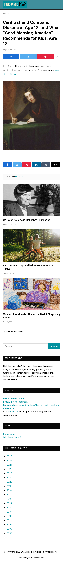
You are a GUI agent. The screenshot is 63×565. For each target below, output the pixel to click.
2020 (9, 482)
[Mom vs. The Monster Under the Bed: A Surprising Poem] (31, 294)
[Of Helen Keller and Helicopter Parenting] (31, 200)
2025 (9, 460)
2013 (9, 511)
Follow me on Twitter (14, 398)
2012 (9, 516)
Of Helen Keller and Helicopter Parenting (26, 220)
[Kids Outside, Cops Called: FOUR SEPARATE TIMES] (31, 245)
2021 (9, 477)
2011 (9, 520)
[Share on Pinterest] (45, 56)
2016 (9, 499)
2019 (9, 486)
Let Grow (13, 411)
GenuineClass (38, 557)
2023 (9, 469)
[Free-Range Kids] (15, 5)
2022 (9, 473)
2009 (9, 529)
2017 (9, 494)
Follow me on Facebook (15, 401)
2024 (9, 464)
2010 (9, 524)
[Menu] (58, 4)
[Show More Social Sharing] (57, 56)
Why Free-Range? (12, 437)
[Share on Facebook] (11, 56)
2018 (9, 490)
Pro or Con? (9, 434)
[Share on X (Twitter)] (28, 56)
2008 (9, 533)
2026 (9, 456)
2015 (9, 503)
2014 (9, 507)
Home (5, 13)
